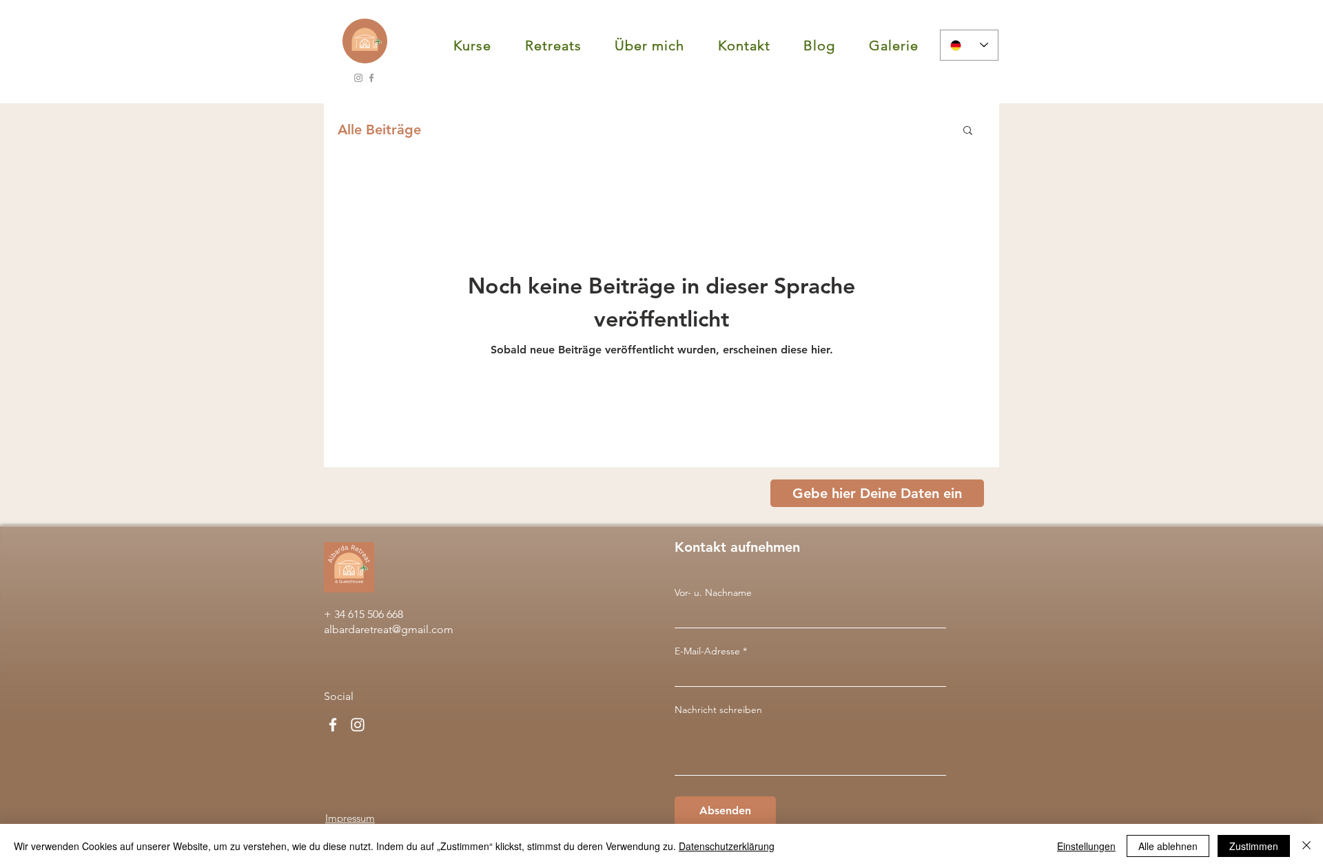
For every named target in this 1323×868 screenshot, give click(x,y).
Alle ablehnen (1168, 846)
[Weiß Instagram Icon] (358, 725)
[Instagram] (358, 77)
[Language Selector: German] (969, 45)
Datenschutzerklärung (727, 846)
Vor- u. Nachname (713, 592)
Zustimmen (1253, 846)
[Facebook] (371, 77)
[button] (473, 45)
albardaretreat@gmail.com (388, 629)
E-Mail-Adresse (707, 651)
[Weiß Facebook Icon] (333, 725)
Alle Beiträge (379, 129)
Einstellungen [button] (1086, 846)
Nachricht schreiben (718, 709)
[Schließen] (1306, 846)
